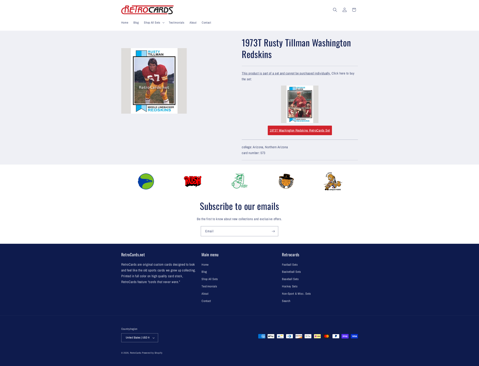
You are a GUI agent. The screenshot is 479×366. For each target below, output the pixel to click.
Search (286, 301)
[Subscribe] (273, 231)
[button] (153, 22)
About (205, 293)
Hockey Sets (290, 286)
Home (205, 264)
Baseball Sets (290, 279)
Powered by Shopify (152, 352)
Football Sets (290, 264)
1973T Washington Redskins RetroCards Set (300, 130)
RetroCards (135, 352)
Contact (206, 301)
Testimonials (209, 286)
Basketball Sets (291, 272)
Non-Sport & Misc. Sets (296, 293)
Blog (204, 272)
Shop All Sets (210, 279)
